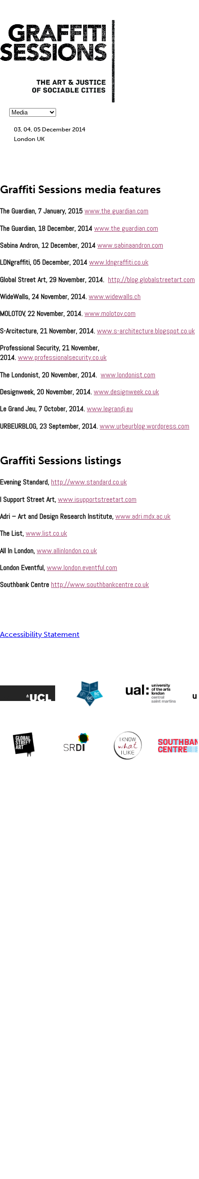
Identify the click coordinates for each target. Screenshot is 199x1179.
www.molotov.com (110, 313)
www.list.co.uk (46, 533)
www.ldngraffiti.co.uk (118, 262)
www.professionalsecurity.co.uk (62, 357)
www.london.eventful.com (82, 567)
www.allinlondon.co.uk (67, 550)
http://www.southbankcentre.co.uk (100, 584)
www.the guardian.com (116, 211)
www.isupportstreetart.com (97, 499)
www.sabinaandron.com (130, 245)
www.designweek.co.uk (126, 392)
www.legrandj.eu (110, 408)
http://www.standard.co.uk (89, 482)
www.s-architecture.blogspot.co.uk (146, 331)
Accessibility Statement (40, 634)
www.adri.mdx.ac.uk (143, 516)
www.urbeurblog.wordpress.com (144, 426)
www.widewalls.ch (115, 296)
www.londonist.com (128, 375)
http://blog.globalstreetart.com (151, 279)
